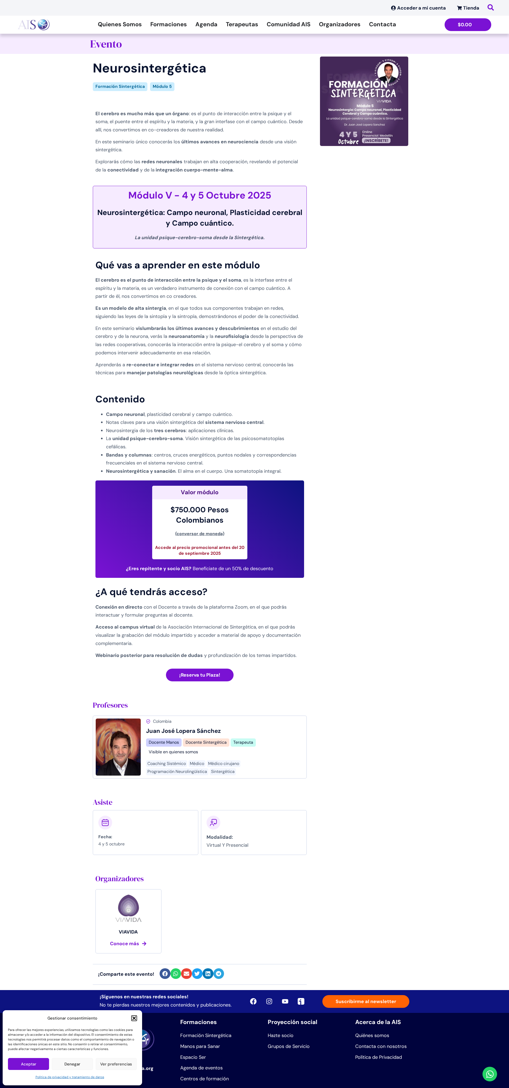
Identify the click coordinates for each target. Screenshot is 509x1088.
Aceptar (28, 1064)
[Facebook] (253, 1001)
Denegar (72, 1064)
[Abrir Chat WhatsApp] (489, 1074)
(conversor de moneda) (199, 533)
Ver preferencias (116, 1064)
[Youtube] (285, 1001)
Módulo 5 (162, 86)
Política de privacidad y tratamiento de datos (70, 1077)
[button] (134, 1018)
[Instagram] (269, 1001)
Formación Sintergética (120, 86)
